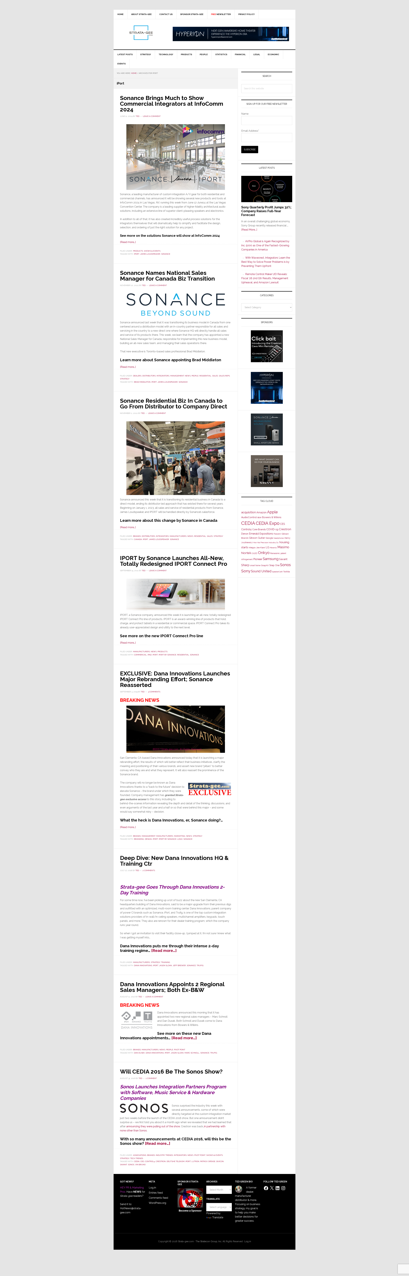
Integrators (163, 376)
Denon (244, 533)
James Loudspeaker (150, 254)
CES (282, 523)
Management (177, 376)
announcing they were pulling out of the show (153, 1126)
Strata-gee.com (141, 33)
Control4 (150, 1161)
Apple (272, 512)
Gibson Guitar (257, 537)
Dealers (137, 376)
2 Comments (149, 870)
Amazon (261, 512)
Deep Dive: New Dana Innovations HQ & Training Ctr (174, 860)
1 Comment (151, 1078)
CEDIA (136, 1161)
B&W (259, 517)
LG (267, 547)
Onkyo (264, 552)
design (148, 839)
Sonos (131, 1164)
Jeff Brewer (179, 965)
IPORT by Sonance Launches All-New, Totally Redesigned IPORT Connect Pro (173, 561)
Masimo (283, 547)
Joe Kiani (260, 547)
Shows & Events (152, 251)
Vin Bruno (140, 1164)
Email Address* (250, 130)
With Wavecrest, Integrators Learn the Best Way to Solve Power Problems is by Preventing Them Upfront (265, 262)
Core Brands (259, 529)
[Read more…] (128, 242)
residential (183, 655)
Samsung (270, 559)
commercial (140, 655)
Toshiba (286, 572)
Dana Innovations (143, 965)
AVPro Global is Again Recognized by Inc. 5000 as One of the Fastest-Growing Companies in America (265, 245)
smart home (255, 565)
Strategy (124, 379)
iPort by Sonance (167, 655)
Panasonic (275, 553)
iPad (150, 655)
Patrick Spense (207, 1161)
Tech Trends (136, 1158)
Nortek (246, 553)
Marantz (273, 547)
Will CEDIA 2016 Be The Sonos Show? (171, 1071)
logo (179, 839)
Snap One (274, 565)
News (188, 376)
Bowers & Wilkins (271, 517)
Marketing (179, 836)
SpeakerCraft (277, 572)
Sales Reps (224, 376)
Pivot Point (179, 1050)
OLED (254, 553)
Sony (245, 571)
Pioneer (257, 559)
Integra (252, 547)
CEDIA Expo (267, 523)
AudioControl (249, 517)
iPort (136, 254)
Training (165, 962)
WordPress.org (157, 1202)
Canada (138, 539)
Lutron (195, 1161)
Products (138, 251)
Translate (217, 1217)
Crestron (161, 1161)
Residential (205, 376)
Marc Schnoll (192, 1053)
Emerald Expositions (261, 533)
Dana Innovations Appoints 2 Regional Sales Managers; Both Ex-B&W (172, 987)
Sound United (261, 571)
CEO (142, 1161)
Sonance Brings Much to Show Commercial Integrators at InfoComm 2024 (171, 104)
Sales (215, 376)
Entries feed (156, 1192)
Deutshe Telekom (176, 1161)
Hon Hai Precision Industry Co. (266, 542)
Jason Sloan (165, 965)
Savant (123, 1164)
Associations (139, 1155)
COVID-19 (272, 529)
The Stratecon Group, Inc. (209, 1241)
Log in (152, 1187)
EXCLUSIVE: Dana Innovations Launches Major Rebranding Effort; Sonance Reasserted (175, 679)
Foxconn (277, 534)
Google (269, 538)
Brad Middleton (142, 382)
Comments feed (158, 1197)
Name (244, 113)
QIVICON (220, 1161)
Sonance (165, 254)
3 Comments (154, 692)
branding (139, 839)
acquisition (248, 512)
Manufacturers (178, 536)
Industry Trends (164, 1155)
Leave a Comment (152, 116)
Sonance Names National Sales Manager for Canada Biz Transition (167, 275)
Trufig (200, 965)
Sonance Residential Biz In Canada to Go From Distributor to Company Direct (173, 403)
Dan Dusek (139, 1053)
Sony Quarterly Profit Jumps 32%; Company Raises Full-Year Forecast (266, 211)
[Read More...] (249, 229)
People (195, 376)
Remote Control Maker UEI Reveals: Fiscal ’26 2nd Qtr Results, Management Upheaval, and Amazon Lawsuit (264, 278)
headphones (279, 538)
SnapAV (265, 565)
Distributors (149, 376)
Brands (137, 536)
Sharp (245, 565)
